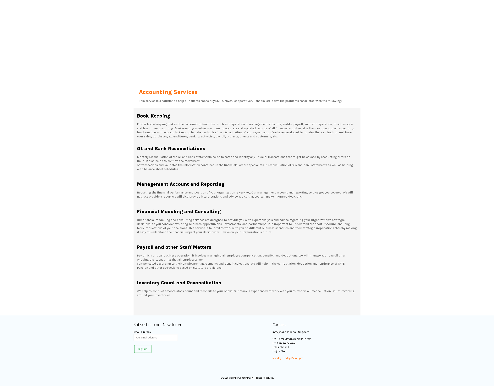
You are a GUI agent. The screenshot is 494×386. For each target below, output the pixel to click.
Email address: (142, 332)
